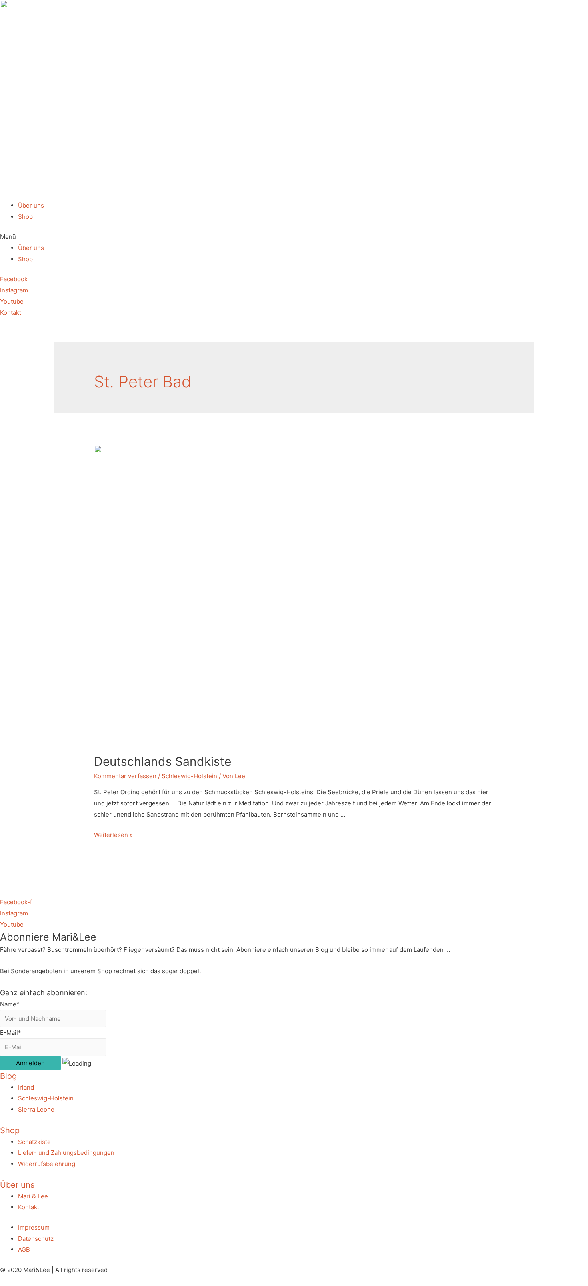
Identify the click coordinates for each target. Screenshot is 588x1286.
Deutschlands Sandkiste (162, 761)
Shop (25, 216)
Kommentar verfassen (125, 776)
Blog (8, 1076)
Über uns (31, 205)
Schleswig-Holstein (189, 776)
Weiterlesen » (113, 835)
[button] (294, 236)
